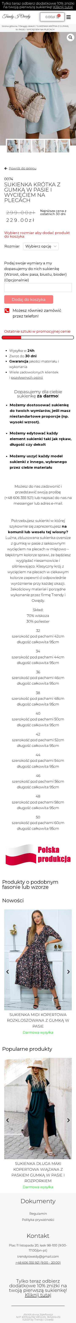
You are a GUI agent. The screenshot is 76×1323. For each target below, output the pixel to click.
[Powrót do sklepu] (5, 168)
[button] (68, 17)
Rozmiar (12, 246)
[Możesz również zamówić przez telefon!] (7, 310)
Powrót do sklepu (22, 168)
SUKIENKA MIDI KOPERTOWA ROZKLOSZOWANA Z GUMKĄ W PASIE (38, 1020)
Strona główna (9, 26)
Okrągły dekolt (27, 26)
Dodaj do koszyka (29, 299)
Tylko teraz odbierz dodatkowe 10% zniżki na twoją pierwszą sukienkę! (38, 5)
